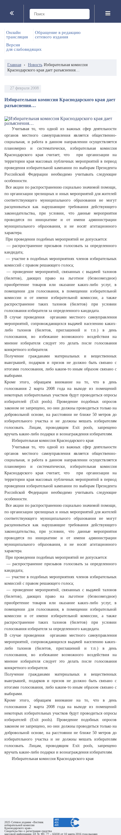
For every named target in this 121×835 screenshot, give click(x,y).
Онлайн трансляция (17, 34)
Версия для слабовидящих (24, 47)
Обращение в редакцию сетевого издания (57, 34)
